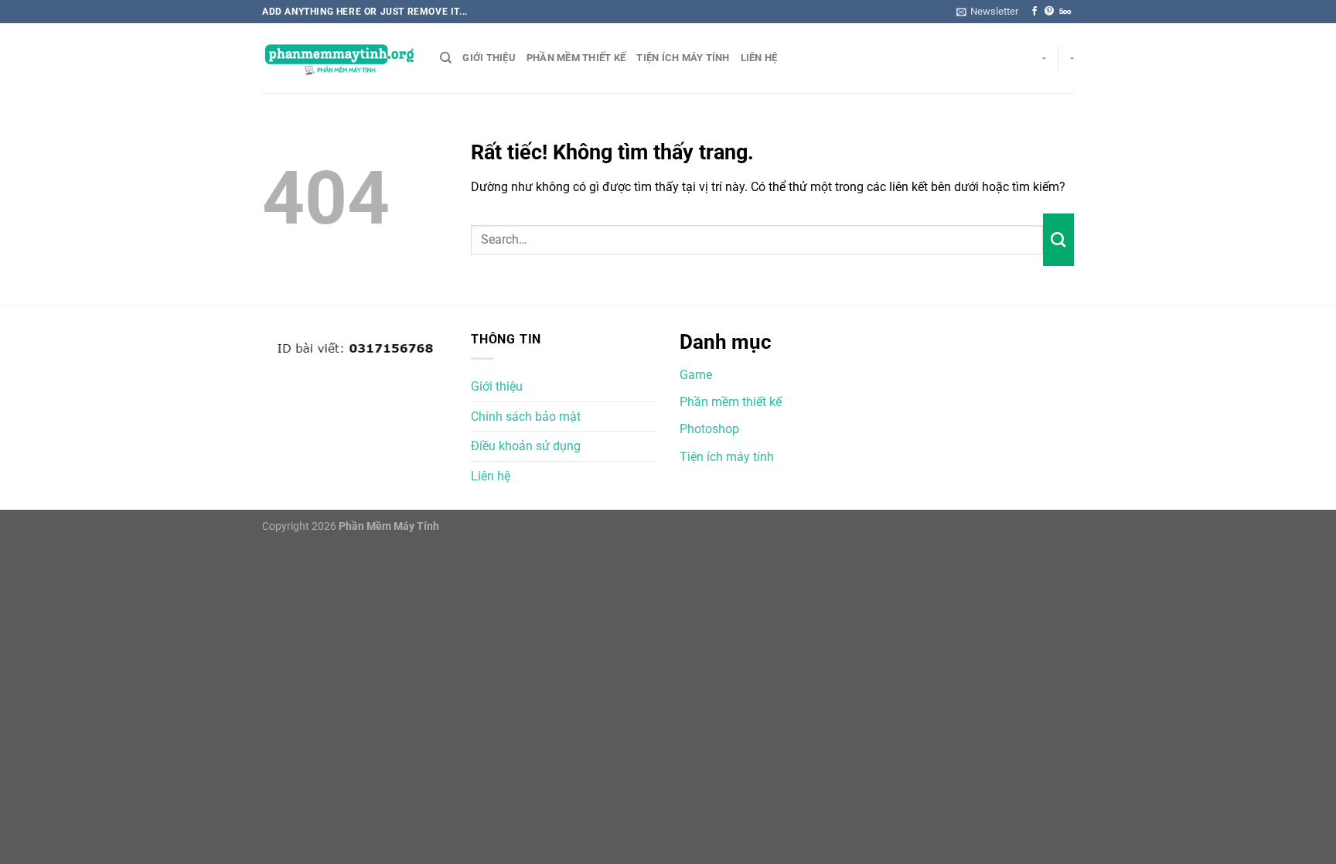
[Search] (446, 58)
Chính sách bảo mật (526, 416)
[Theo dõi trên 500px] (1065, 11)
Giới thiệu (489, 57)
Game (696, 374)
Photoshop (709, 429)
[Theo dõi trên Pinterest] (1049, 11)
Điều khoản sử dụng (526, 446)
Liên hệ (759, 57)
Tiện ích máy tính (682, 57)
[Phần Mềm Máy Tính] (339, 58)
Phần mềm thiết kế (576, 57)
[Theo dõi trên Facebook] (1034, 11)
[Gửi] (1058, 239)
